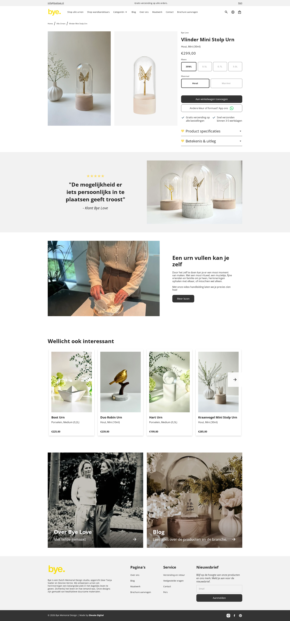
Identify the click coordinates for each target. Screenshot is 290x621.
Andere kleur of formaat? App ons (209, 108)
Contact (167, 586)
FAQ (240, 3)
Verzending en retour (174, 575)
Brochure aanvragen (140, 592)
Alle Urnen (60, 23)
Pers (165, 592)
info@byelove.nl (56, 3)
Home (50, 23)
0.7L (220, 66)
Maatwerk (135, 586)
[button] (120, 12)
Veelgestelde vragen (173, 580)
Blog (132, 580)
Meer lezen (183, 298)
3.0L (235, 66)
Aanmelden (219, 598)
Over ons (134, 575)
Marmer (226, 83)
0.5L (204, 66)
